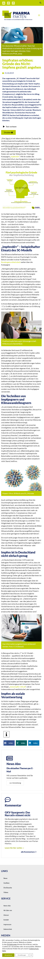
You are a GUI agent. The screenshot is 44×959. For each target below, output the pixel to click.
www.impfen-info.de (17, 687)
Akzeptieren (8, 955)
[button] (9, 743)
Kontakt (6, 920)
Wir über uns (8, 910)
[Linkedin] (13, 3)
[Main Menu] (39, 15)
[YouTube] (3, 3)
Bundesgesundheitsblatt (11, 262)
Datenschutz (8, 929)
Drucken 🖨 (8, 132)
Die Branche (8, 888)
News (5, 878)
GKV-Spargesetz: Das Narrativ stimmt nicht (17, 814)
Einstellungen (12, 944)
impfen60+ (15, 156)
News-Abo (7, 906)
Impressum (7, 924)
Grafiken (6, 883)
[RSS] (8, 3)
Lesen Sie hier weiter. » (14, 848)
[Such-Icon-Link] (41, 2)
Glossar (6, 915)
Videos (6, 892)
